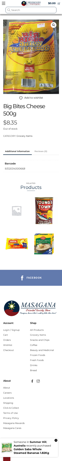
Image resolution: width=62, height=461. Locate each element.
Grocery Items (24, 136)
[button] (53, 25)
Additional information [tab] (17, 151)
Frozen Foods (37, 355)
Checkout (8, 350)
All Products (37, 330)
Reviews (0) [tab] (40, 151)
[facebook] (32, 380)
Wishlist (7, 345)
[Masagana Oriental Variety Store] (31, 317)
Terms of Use (10, 413)
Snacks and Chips (39, 340)
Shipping (8, 403)
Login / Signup (11, 330)
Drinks (33, 365)
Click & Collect (11, 407)
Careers (7, 392)
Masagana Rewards (14, 423)
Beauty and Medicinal (42, 350)
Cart (5, 334)
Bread (33, 370)
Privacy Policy (11, 418)
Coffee (33, 345)
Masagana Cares (12, 428)
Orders (7, 340)
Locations (8, 397)
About (6, 387)
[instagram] (38, 380)
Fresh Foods (37, 360)
